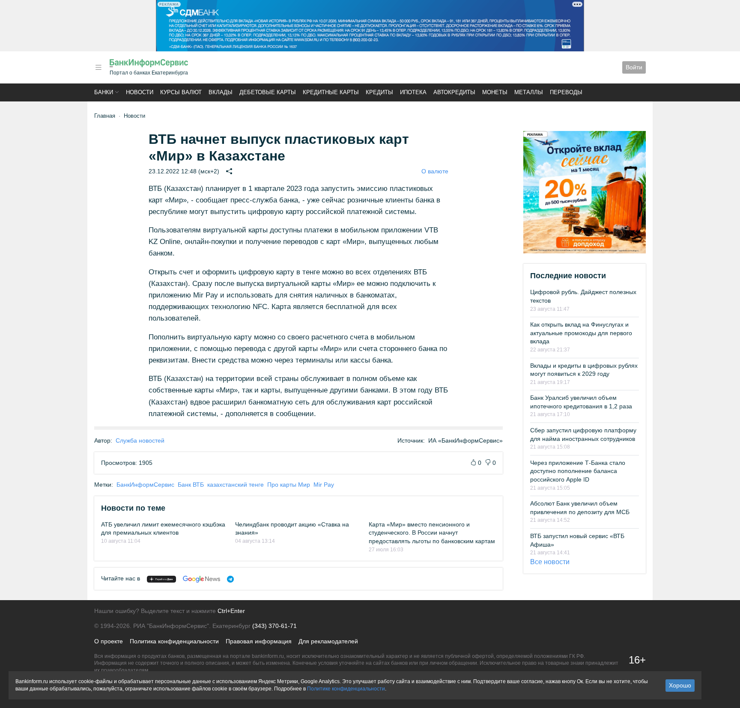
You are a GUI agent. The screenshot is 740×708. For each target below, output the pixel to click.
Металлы (528, 92)
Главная (104, 116)
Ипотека (413, 92)
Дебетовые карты (267, 92)
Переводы (566, 92)
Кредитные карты (331, 92)
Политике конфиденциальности (346, 689)
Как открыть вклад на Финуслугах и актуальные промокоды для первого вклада (581, 333)
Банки (103, 92)
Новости (139, 92)
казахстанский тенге (235, 484)
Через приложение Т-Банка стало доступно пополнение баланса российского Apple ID (577, 471)
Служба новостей (140, 440)
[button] (98, 67)
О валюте (434, 171)
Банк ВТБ (191, 484)
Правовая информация (259, 641)
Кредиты (379, 92)
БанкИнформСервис (145, 484)
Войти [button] (634, 67)
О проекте (108, 641)
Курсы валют (181, 92)
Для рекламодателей (328, 641)
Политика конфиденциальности (174, 641)
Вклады (221, 92)
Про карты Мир (288, 484)
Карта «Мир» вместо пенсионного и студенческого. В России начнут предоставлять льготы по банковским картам (432, 532)
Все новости (550, 561)
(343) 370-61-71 (274, 625)
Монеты (494, 92)
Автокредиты (454, 92)
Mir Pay (323, 484)
